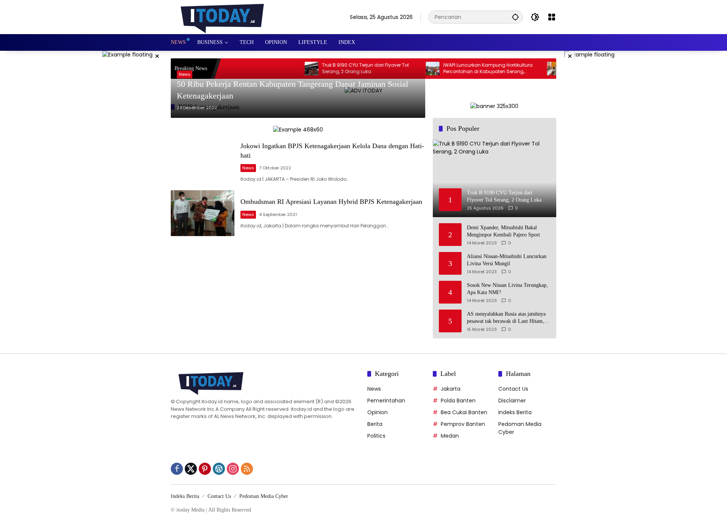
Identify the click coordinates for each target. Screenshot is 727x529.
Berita (374, 424)
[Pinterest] (205, 469)
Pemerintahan (386, 400)
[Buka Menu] (551, 17)
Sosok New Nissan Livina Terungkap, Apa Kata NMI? (507, 289)
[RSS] (247, 469)
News (184, 74)
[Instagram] (233, 469)
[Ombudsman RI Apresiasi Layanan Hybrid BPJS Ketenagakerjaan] (202, 213)
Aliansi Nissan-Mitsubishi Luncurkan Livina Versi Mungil (506, 260)
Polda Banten (458, 400)
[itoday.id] (222, 16)
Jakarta (450, 389)
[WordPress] (219, 469)
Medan (450, 436)
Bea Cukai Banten (464, 412)
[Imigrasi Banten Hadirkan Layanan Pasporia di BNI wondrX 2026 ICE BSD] (542, 68)
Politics (376, 436)
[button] (515, 17)
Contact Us (513, 389)
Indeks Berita (515, 412)
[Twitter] (191, 469)
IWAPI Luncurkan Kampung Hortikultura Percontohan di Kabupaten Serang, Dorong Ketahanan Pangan (476, 68)
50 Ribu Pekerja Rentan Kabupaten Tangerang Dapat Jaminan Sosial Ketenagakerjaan (292, 89)
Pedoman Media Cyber (263, 496)
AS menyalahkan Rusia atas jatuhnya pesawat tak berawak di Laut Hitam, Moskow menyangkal (506, 318)
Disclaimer (512, 400)
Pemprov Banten (463, 424)
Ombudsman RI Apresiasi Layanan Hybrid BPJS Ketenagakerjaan (331, 201)
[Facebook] (177, 469)
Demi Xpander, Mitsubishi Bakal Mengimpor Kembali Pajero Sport (503, 231)
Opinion (377, 412)
